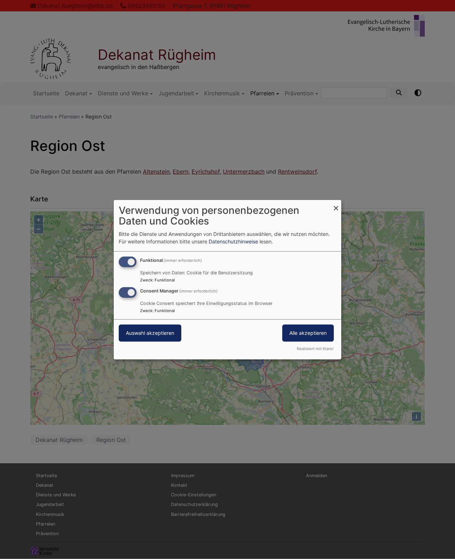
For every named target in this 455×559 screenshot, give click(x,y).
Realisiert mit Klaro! (315, 348)
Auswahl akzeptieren (150, 333)
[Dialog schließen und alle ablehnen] (336, 204)
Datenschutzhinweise (233, 241)
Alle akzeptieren (308, 333)
